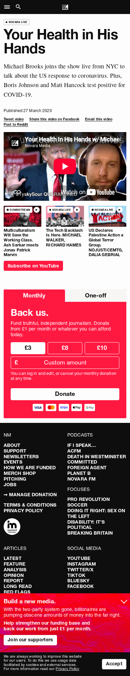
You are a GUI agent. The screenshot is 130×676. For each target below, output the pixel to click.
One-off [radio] (95, 295)
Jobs (10, 485)
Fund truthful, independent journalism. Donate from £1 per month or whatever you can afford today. (61, 328)
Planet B (79, 473)
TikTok (76, 575)
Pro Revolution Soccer (88, 502)
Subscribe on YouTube (33, 266)
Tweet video (14, 119)
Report (13, 581)
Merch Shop (20, 473)
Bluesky (78, 581)
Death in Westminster (96, 457)
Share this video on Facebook (54, 119)
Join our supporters (30, 640)
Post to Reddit (16, 124)
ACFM (74, 451)
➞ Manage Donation (30, 495)
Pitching (15, 479)
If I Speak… (81, 445)
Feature (14, 564)
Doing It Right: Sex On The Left (96, 513)
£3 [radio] (28, 347)
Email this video (98, 119)
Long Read (18, 586)
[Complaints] (12, 527)
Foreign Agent (87, 468)
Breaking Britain (90, 533)
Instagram (81, 564)
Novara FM (81, 479)
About (12, 445)
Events (13, 462)
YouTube (78, 558)
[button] (9, 7)
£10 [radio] (102, 347)
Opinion (14, 575)
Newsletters (21, 457)
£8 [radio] (65, 347)
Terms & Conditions (30, 505)
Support (15, 451)
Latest (13, 558)
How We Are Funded (30, 468)
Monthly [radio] (34, 295)
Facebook (80, 586)
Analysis (15, 570)
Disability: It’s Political (86, 525)
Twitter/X (80, 570)
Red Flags (17, 592)
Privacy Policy (23, 511)
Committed (82, 462)
